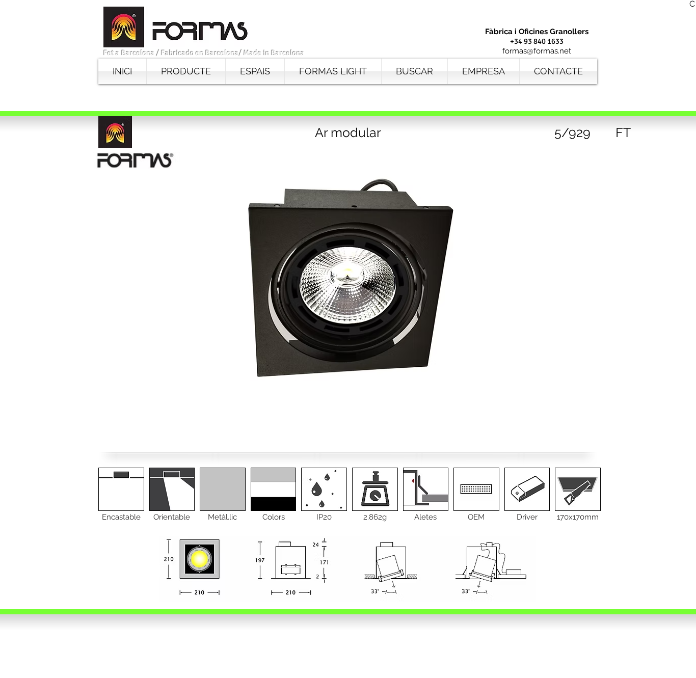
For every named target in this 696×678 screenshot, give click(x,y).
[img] (121, 502)
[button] (572, 132)
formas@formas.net (536, 51)
